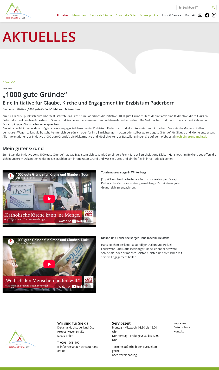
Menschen (79, 15)
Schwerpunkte (149, 15)
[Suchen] (213, 7)
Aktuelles (62, 15)
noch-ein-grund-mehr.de (191, 136)
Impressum (181, 323)
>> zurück (9, 81)
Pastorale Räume (101, 15)
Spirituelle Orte (126, 15)
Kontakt (190, 15)
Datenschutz (182, 327)
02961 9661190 (69, 342)
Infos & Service (171, 15)
